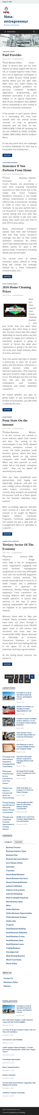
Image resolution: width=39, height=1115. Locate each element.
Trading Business (13, 948)
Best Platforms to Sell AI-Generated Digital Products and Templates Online (25, 747)
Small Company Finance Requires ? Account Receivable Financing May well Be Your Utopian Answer (18, 1049)
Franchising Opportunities (11, 1059)
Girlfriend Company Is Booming (13, 1093)
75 (27, 677)
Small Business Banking (16, 928)
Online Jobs (11, 921)
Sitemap (7, 986)
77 (11, 681)
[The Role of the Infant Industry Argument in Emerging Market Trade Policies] (8, 757)
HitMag (22, 1112)
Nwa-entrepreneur (16, 19)
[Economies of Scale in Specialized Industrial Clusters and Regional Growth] (8, 693)
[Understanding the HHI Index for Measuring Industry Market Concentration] (8, 803)
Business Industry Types (16, 851)
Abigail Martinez (19, 59)
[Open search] (34, 31)
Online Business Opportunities (19, 913)
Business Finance (13, 847)
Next (27, 681)
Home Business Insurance (10, 162)
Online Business (7, 417)
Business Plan (12, 855)
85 (21, 681)
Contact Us (8, 978)
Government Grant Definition (12, 1040)
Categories (8, 842)
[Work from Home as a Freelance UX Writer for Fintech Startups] (8, 788)
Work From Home (13, 960)
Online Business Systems (16, 917)
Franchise (10, 870)
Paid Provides (11, 55)
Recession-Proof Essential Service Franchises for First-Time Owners (26, 773)
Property (10, 925)
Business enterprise (9, 1075)
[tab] (8, 842)
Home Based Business (15, 874)
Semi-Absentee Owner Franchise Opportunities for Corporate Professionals (25, 735)
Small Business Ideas (14, 940)
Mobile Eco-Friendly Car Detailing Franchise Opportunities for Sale (25, 709)
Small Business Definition (16, 932)
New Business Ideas (14, 901)
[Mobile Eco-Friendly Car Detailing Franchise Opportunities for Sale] (8, 707)
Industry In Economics (15, 890)
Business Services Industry (10, 541)
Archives (18, 842)
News (8, 905)
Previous (9, 677)
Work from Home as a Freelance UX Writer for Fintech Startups (24, 790)
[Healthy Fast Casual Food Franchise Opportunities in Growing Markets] (8, 817)
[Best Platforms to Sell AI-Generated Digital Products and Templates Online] (8, 745)
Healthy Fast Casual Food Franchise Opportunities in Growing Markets (25, 819)
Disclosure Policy (11, 982)
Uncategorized (12, 952)
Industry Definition (14, 886)
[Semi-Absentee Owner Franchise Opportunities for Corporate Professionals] (8, 733)
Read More (6, 155)
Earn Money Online (8, 51)
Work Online (11, 963)
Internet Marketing (14, 894)
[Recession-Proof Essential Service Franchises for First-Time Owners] (8, 771)
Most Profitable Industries (17, 898)
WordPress (13, 1112)
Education (10, 867)
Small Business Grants (15, 936)
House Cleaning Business (10, 284)
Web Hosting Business (15, 956)
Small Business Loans (15, 944)
